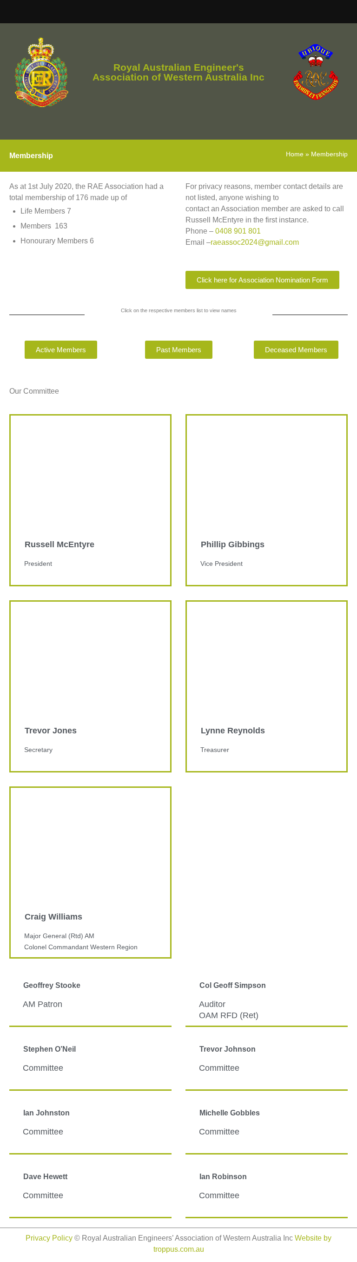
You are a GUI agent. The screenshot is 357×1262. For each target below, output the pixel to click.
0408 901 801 (238, 231)
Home (295, 154)
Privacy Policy (49, 1238)
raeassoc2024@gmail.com (255, 242)
